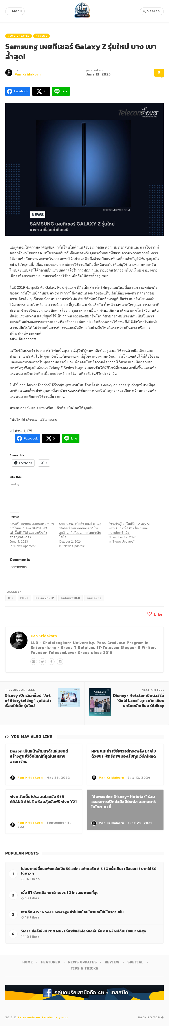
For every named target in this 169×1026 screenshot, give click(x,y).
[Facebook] (51, 661)
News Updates (18, 36)
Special (135, 962)
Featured (50, 962)
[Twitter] (42, 661)
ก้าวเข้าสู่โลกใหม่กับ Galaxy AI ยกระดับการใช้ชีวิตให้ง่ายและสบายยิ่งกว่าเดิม (129, 528)
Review (112, 962)
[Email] (33, 661)
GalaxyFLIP (44, 598)
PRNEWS (41, 36)
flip (11, 598)
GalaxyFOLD (70, 598)
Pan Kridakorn (28, 74)
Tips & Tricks (84, 968)
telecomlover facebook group (43, 1017)
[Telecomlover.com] (82, 11)
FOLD (24, 598)
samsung (94, 598)
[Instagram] (60, 661)
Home (27, 962)
